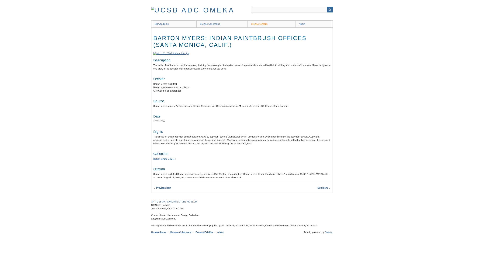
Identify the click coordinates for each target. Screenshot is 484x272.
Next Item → (324, 188)
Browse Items (162, 24)
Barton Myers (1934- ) (164, 159)
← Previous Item (162, 188)
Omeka (328, 232)
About (302, 24)
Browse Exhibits (259, 24)
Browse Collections (210, 24)
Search (330, 9)
